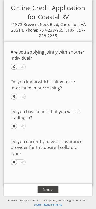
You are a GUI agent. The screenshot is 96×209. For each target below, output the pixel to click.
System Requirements (48, 204)
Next (46, 189)
